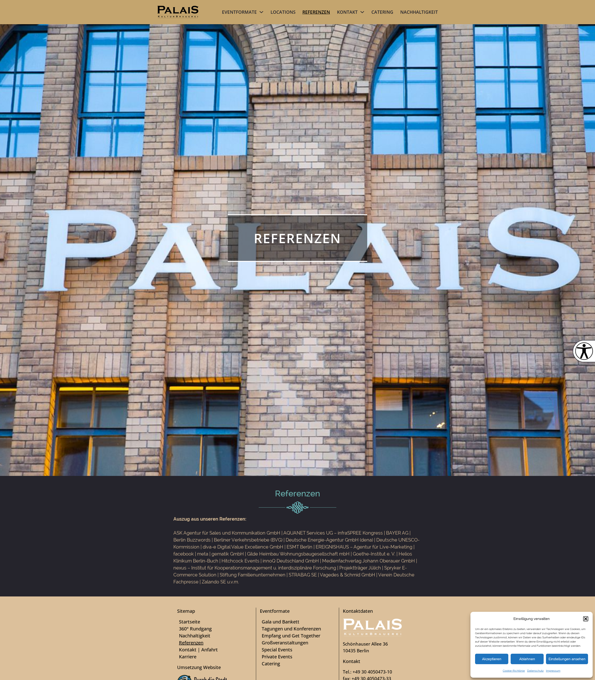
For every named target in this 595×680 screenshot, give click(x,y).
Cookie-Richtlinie (514, 670)
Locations (283, 12)
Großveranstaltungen (285, 643)
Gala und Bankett (280, 622)
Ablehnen (527, 659)
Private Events (277, 656)
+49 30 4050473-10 (372, 672)
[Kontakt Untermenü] (362, 12)
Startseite (189, 622)
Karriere (187, 656)
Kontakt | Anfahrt (198, 649)
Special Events (277, 649)
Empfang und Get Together (291, 636)
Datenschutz (535, 670)
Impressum (553, 670)
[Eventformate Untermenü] (261, 12)
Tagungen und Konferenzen (291, 629)
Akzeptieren (491, 659)
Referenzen (316, 12)
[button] (585, 618)
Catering (382, 12)
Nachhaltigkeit (419, 12)
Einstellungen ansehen (567, 659)
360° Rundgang (195, 629)
